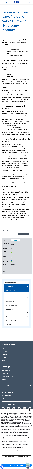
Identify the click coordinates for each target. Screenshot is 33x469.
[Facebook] (8, 408)
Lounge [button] (7, 313)
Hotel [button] (6, 316)
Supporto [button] (5, 385)
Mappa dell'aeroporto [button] (11, 286)
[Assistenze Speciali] (30, 2)
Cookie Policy (13, 450)
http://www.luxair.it (15, 272)
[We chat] (29, 408)
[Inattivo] (11, 257)
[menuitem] (5, 348)
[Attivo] (11, 252)
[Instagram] (19, 408)
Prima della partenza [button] (10, 282)
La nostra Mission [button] (8, 345)
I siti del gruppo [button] (8, 367)
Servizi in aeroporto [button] (10, 297)
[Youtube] (24, 408)
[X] (13, 408)
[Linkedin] (3, 408)
